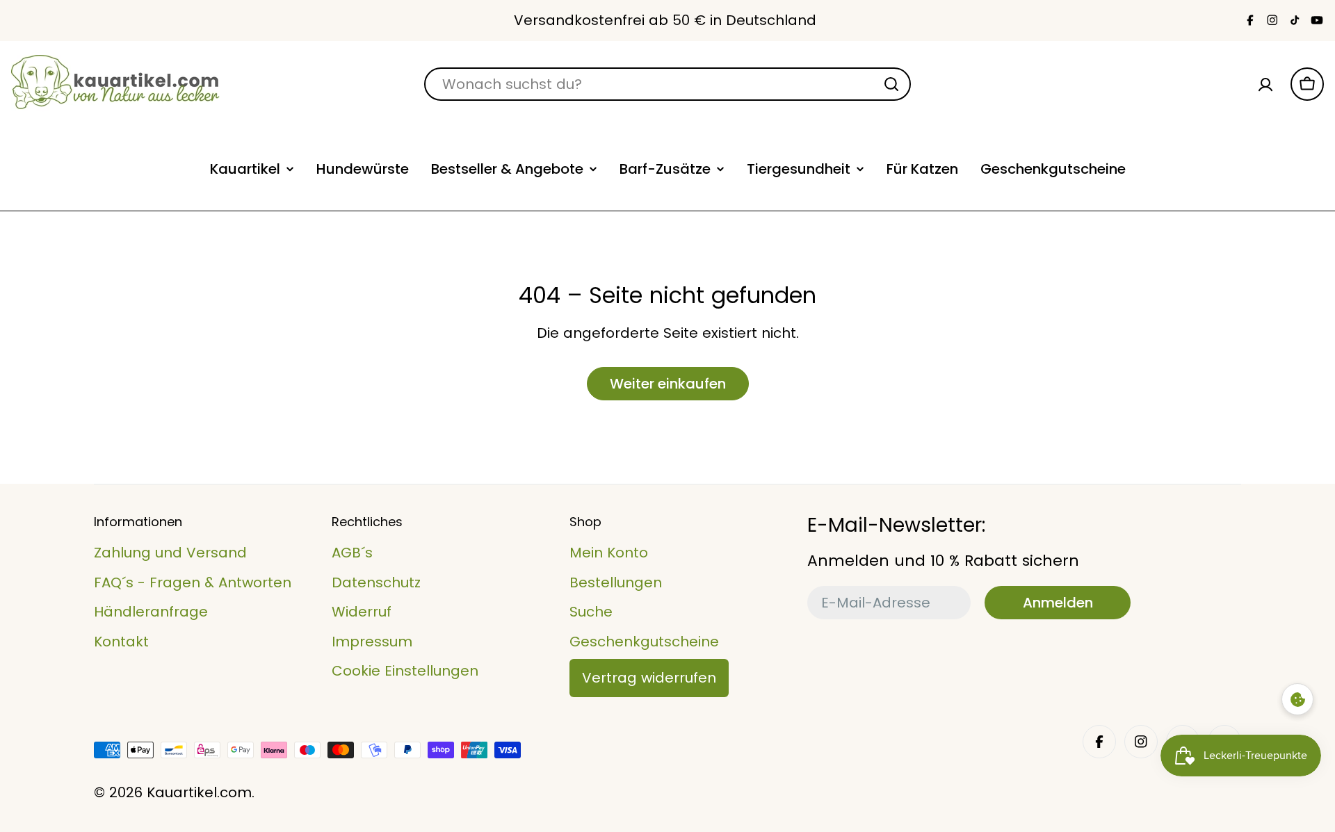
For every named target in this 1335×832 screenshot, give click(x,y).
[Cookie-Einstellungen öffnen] (1297, 699)
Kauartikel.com (199, 792)
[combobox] (667, 84)
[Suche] (891, 84)
